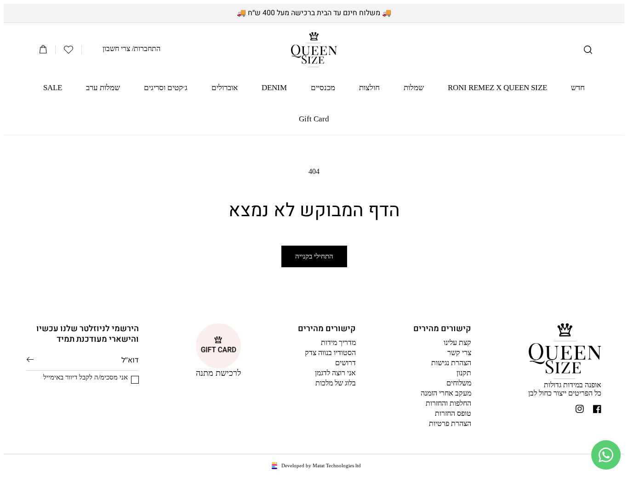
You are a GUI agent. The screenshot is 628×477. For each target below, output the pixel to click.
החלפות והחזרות (448, 403)
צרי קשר (459, 352)
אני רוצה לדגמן (335, 373)
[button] (588, 50)
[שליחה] (30, 360)
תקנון (464, 373)
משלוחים (458, 383)
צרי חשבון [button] (116, 48)
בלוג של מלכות (335, 383)
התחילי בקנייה (314, 256)
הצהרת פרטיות (450, 423)
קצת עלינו (457, 342)
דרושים (345, 363)
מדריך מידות (338, 342)
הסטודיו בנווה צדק (330, 352)
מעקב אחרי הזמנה (446, 393)
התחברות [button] (147, 48)
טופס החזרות (453, 413)
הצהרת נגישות (451, 363)
